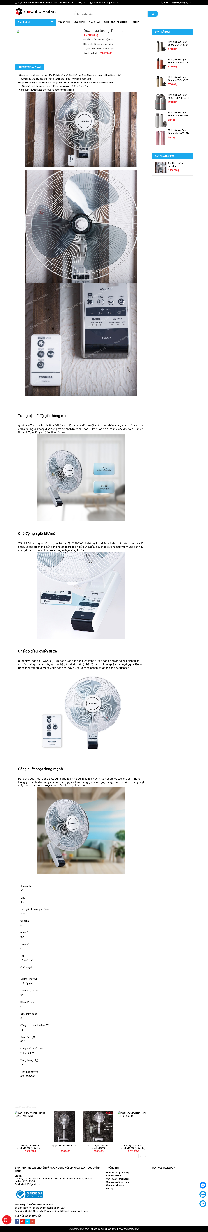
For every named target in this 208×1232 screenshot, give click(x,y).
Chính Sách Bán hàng (115, 22)
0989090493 (29, 1181)
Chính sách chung (114, 1175)
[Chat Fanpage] (202, 1185)
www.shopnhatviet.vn (129, 1229)
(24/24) (178, 2)
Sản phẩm (94, 22)
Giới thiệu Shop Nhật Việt (118, 1172)
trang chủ (64, 22)
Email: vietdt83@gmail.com (105, 2)
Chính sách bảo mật (115, 1185)
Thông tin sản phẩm (30, 67)
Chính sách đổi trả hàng (117, 1182)
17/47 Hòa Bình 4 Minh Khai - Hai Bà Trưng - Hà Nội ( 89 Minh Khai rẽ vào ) (52, 2)
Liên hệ (135, 22)
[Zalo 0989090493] (202, 1194)
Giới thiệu (79, 22)
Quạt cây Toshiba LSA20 (64, 1145)
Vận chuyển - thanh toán (118, 1179)
